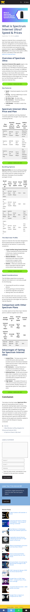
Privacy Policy (10, 607)
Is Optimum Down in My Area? (12, 432)
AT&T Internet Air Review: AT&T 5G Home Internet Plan (18, 570)
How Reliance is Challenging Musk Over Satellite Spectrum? (18, 529)
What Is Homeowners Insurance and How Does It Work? (18, 546)
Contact (21, 607)
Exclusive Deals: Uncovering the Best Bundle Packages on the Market (18, 563)
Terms (16, 607)
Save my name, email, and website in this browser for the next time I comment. (15, 472)
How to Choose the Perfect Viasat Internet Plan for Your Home (17, 555)
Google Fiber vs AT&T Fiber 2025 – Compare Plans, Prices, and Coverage (18, 580)
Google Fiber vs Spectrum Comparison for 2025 (17, 595)
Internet (6, 426)
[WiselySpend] (3, 2)
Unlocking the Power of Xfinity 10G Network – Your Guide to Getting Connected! (18, 522)
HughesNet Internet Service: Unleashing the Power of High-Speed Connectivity (18, 538)
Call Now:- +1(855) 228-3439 (15, 84)
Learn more (6, 501)
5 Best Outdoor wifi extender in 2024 (18, 513)
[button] (21, 2)
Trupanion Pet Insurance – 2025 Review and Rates (18, 587)
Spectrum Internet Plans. (9, 54)
